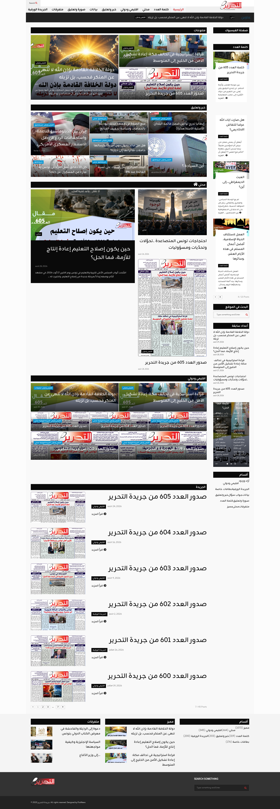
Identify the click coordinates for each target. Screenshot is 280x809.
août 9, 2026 (113, 578)
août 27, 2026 (127, 407)
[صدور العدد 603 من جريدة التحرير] (58, 579)
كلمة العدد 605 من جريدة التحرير (231, 70)
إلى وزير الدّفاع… (89, 755)
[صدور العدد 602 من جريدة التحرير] (58, 614)
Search (32, 3)
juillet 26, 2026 (116, 650)
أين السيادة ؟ (193, 166)
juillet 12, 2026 (127, 455)
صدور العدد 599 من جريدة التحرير (175, 449)
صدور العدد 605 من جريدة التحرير (175, 93)
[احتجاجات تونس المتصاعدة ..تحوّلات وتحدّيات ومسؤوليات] (172, 212)
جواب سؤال (235, 495)
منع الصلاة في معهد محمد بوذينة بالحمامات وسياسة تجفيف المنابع (122, 126)
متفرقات (57, 9)
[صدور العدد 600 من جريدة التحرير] (58, 686)
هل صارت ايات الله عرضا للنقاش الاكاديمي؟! (232, 124)
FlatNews (82, 802)
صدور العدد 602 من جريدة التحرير (158, 604)
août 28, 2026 (41, 266)
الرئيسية (178, 9)
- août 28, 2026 (222, 416)
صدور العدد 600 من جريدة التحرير (87, 449)
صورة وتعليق (76, 9)
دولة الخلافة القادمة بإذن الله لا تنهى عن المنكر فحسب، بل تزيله (137, 17)
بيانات (94, 9)
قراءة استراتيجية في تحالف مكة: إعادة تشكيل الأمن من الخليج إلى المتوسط (164, 57)
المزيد (222, 98)
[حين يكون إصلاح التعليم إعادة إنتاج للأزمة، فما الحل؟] (83, 214)
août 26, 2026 (143, 254)
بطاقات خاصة (223, 489)
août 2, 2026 (115, 614)
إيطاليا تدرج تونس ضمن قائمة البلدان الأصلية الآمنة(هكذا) (179, 126)
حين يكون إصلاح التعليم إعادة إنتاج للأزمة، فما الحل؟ (220, 17)
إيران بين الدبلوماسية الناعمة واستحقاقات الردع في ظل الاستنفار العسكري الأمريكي (61, 138)
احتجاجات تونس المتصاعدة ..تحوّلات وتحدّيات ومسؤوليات (173, 244)
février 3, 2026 (39, 150)
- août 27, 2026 (239, 416)
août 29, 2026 (40, 84)
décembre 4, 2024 (158, 172)
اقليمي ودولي (129, 9)
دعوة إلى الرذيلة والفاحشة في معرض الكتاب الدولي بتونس (80, 731)
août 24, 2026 (143, 369)
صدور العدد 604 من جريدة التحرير (123, 426)
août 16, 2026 (114, 542)
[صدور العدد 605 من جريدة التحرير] (172, 308)
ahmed (218, 413)
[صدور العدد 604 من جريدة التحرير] (58, 543)
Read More (223, 457)
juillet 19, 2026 (39, 455)
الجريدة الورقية (37, 9)
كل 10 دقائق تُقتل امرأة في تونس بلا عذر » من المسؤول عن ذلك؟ (62, 169)
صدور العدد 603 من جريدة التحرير (182, 426)
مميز (230, 507)
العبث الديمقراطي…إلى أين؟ (233, 182)
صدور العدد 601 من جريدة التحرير (158, 640)
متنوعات (199, 30)
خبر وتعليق (109, 9)
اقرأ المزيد (97, 514)
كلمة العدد (161, 9)
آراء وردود (244, 481)
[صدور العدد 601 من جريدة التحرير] (58, 650)
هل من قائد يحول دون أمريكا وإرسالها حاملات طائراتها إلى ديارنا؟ (120, 148)
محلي (146, 9)
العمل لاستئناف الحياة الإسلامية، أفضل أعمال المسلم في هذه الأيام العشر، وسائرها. (233, 246)
